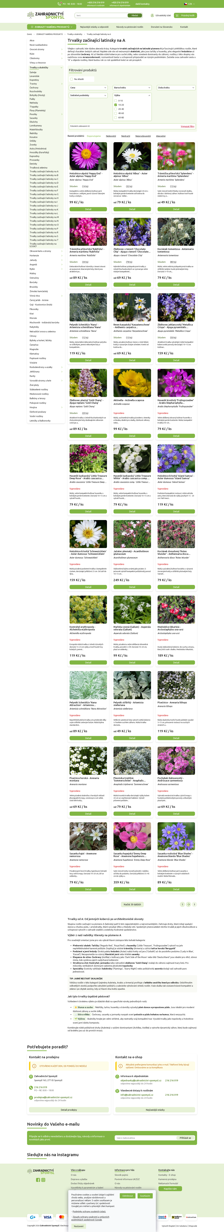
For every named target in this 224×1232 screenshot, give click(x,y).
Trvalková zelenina (38, 167)
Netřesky (34, 103)
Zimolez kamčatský (39, 291)
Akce (32, 40)
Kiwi (32, 313)
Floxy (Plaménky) (38, 110)
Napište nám (170, 1188)
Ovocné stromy (37, 49)
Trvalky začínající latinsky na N (44, 221)
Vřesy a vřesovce (38, 62)
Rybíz (32, 269)
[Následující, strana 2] (188, 904)
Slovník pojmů (121, 1175)
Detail (88, 209)
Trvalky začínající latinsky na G (44, 194)
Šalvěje (33, 72)
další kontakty (142, 4)
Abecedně (161, 136)
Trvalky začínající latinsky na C (44, 179)
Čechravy (34, 87)
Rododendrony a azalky (41, 367)
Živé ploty (34, 385)
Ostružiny (34, 278)
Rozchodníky (36, 91)
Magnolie (34, 349)
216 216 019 (40, 1087)
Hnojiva (33, 407)
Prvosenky (34, 160)
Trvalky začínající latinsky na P (44, 228)
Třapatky (34, 106)
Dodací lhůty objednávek (82, 1183)
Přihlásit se (185, 1138)
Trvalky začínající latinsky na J (44, 205)
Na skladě (79, 79)
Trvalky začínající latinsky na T (44, 240)
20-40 (121, 109)
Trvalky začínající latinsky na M (44, 217)
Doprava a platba (79, 1179)
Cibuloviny (34, 58)
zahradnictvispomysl (43, 1180)
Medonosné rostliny (39, 394)
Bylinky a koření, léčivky (41, 340)
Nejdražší (125, 136)
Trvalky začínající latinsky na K (44, 209)
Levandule (34, 76)
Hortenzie (34, 255)
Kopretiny (34, 80)
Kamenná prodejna (167, 1179)
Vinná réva (35, 296)
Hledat (135, 15)
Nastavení (78, 1226)
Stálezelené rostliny (39, 389)
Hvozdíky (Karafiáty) (39, 152)
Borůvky (33, 282)
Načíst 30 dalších (132, 904)
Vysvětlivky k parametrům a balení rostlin (87, 1189)
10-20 (121, 105)
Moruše (33, 318)
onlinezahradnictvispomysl (38, 1180)
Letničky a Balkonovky (40, 421)
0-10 (120, 100)
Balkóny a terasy (37, 398)
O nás (73, 1175)
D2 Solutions (182, 1226)
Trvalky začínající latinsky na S (44, 236)
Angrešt (33, 264)
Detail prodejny (69, 1109)
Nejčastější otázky (155, 1109)
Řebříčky (34, 133)
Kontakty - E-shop (167, 1175)
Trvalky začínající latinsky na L (44, 213)
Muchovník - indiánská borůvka (44, 322)
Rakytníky (34, 327)
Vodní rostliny (36, 416)
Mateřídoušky (36, 129)
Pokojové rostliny (38, 403)
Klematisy (34, 354)
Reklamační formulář (168, 1183)
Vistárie (33, 363)
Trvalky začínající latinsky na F (44, 190)
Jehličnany (34, 371)
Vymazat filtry (187, 126)
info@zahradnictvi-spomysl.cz (137, 1094)
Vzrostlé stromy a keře (40, 380)
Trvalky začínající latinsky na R (44, 232)
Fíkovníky (34, 309)
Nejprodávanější (143, 136)
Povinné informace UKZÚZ (127, 1179)
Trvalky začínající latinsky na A (44, 171)
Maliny (33, 273)
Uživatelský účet (163, 15)
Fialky (32, 99)
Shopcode (193, 1226)
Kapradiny (34, 156)
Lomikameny (36, 125)
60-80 (121, 117)
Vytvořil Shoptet (168, 1226)
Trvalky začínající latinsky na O (44, 225)
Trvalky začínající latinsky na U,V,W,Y (43, 245)
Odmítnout (127, 1196)
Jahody (33, 260)
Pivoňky (33, 114)
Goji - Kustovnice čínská (41, 304)
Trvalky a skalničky (39, 67)
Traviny (33, 84)
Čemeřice (34, 345)
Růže (32, 54)
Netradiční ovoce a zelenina (43, 331)
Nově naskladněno (38, 45)
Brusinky (34, 287)
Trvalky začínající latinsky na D (44, 183)
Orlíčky (33, 141)
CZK (190, 4)
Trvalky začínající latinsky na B (44, 175)
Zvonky (33, 144)
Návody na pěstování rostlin (128, 1187)
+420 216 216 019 (95, 2)
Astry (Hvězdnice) (38, 148)
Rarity (32, 376)
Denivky (33, 164)
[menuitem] (51, 27)
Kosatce (33, 137)
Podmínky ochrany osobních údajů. (89, 1211)
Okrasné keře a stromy (40, 251)
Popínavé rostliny (38, 358)
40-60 (121, 113)
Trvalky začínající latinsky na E (44, 186)
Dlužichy (34, 122)
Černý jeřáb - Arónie (39, 300)
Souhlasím (145, 1196)
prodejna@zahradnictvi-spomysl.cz (53, 1097)
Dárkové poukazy (38, 412)
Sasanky (34, 118)
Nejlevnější (111, 136)
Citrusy (33, 336)
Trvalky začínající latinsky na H (44, 198)
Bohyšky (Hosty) (37, 95)
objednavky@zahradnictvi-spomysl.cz (141, 1080)
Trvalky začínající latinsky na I (44, 202)
